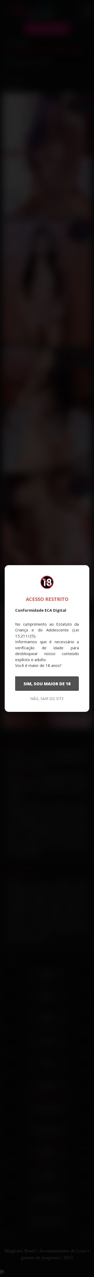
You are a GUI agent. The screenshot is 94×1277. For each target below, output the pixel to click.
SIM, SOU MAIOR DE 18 (47, 684)
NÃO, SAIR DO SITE (47, 698)
